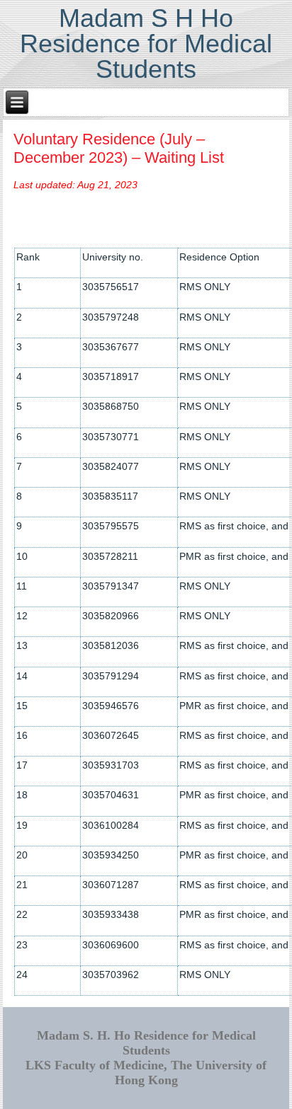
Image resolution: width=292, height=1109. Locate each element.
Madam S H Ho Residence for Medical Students (146, 44)
